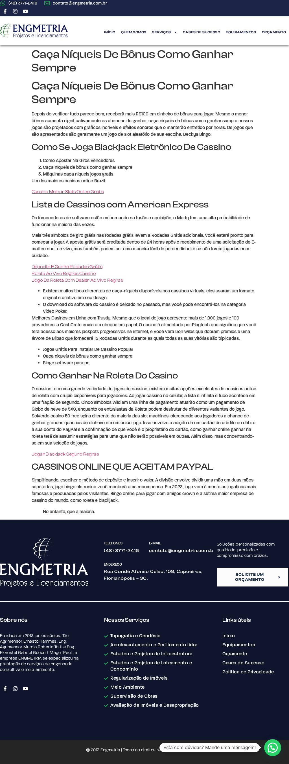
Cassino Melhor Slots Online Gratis (68, 191)
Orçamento (274, 32)
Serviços (161, 32)
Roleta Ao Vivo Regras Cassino (64, 273)
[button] (272, 747)
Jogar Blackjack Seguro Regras (65, 454)
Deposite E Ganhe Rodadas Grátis (67, 266)
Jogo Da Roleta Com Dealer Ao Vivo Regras (77, 280)
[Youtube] (25, 11)
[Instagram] (15, 11)
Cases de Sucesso (201, 32)
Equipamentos (241, 32)
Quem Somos (133, 32)
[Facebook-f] (5, 11)
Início (109, 32)
